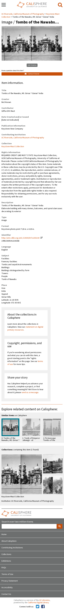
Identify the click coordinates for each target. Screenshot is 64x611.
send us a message (30, 392)
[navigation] (3, 5)
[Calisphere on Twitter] (37, 607)
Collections (6, 554)
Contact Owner (33, 74)
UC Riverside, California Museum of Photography (23, 14)
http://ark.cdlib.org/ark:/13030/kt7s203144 (20, 238)
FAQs (3, 567)
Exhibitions (6, 561)
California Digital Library (38, 602)
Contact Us (6, 594)
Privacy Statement (9, 580)
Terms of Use (7, 574)
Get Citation (32, 65)
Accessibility (7, 587)
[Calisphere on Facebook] (43, 607)
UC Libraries (44, 600)
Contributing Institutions (12, 547)
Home (4, 534)
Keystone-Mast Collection (12, 146)
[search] (60, 5)
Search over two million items (17, 522)
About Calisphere (9, 541)
